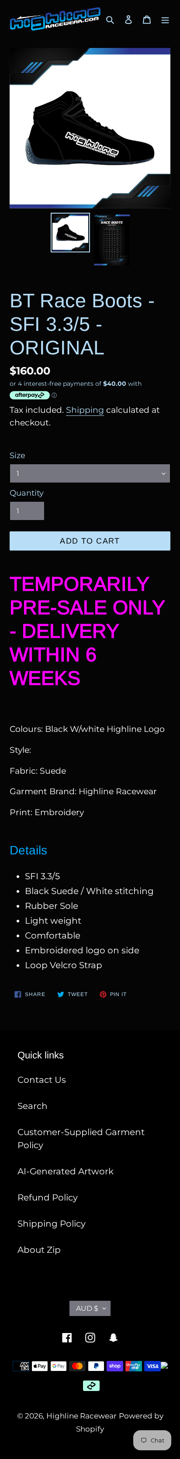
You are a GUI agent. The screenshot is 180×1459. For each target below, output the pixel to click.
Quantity (27, 493)
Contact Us (41, 1080)
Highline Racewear (81, 1415)
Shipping (85, 410)
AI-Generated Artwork (65, 1171)
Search (32, 1106)
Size (17, 455)
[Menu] (165, 19)
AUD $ (87, 1308)
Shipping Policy (51, 1223)
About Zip (39, 1250)
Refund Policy (47, 1197)
